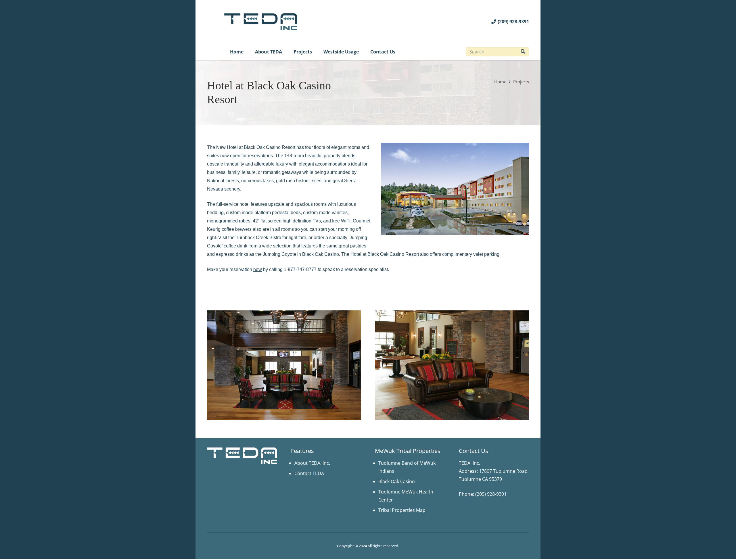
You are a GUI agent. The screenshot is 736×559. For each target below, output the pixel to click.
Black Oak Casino (396, 481)
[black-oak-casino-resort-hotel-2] (284, 365)
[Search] (523, 51)
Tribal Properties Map (401, 510)
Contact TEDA (309, 473)
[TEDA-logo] (260, 21)
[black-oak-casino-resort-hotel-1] (452, 365)
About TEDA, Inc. (312, 463)
